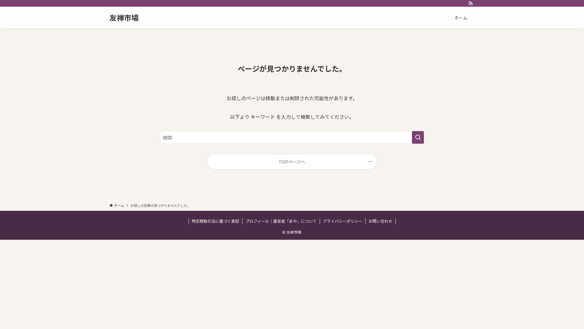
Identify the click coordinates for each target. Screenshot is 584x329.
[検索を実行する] (418, 137)
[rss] (470, 3)
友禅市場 (124, 17)
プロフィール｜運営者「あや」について (281, 221)
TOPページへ (292, 161)
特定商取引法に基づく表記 (215, 221)
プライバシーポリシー (342, 221)
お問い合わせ (380, 221)
